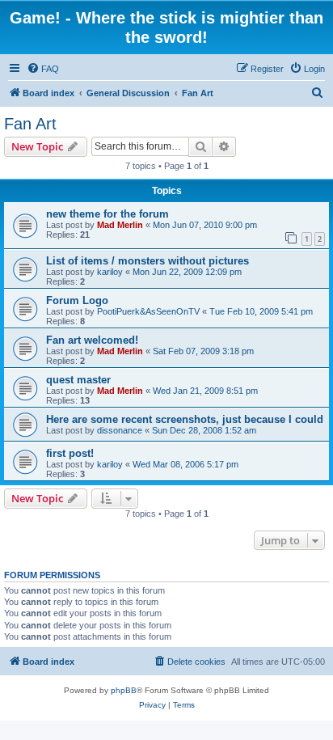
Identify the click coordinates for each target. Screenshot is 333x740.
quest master (78, 380)
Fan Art (30, 124)
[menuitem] (43, 68)
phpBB (124, 690)
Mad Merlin (120, 225)
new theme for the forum (107, 214)
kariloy (110, 272)
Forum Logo (77, 300)
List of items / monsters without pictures (147, 261)
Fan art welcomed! (92, 340)
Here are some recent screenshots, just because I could (184, 419)
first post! (70, 453)
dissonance (119, 430)
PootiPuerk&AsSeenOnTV (148, 311)
